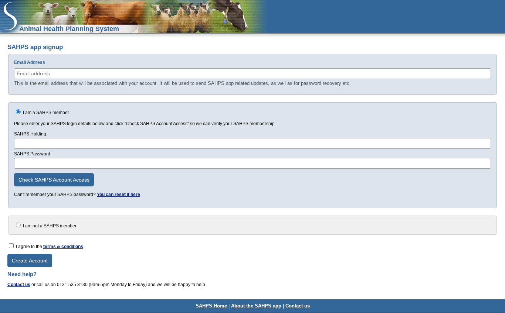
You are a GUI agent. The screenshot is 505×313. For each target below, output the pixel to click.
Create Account (30, 261)
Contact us (18, 284)
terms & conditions (63, 246)
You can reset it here (118, 194)
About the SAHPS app (256, 306)
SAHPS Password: (32, 153)
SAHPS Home (211, 306)
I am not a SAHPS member (49, 225)
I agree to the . (50, 246)
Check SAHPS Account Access (53, 180)
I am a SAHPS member (45, 112)
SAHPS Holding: (30, 134)
